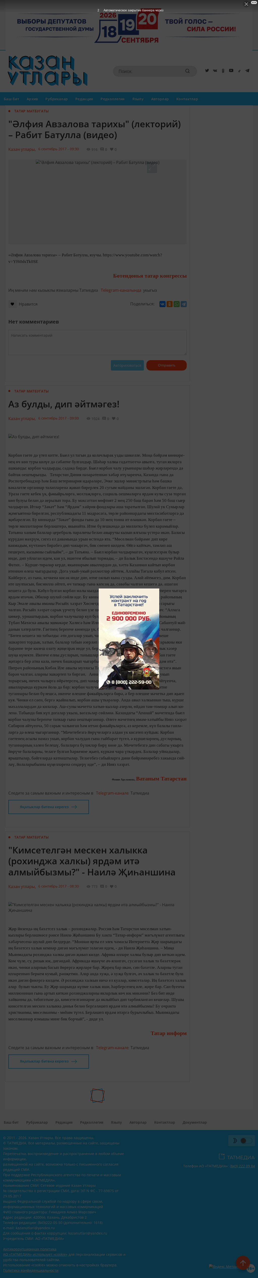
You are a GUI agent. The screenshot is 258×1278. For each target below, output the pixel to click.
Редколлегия (112, 98)
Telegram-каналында (121, 290)
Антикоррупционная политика (29, 1249)
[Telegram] (246, 71)
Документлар (195, 1122)
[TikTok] (238, 71)
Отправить (166, 365)
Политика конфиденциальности (30, 1270)
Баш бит (11, 98)
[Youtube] (230, 71)
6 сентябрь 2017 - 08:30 (58, 886)
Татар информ (169, 1033)
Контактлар (187, 98)
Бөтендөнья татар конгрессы (150, 276)
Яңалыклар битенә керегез (44, 806)
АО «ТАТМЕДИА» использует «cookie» (35, 1254)
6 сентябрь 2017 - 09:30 (58, 148)
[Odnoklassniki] (222, 71)
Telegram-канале (112, 793)
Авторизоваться (127, 365)
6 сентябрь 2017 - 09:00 (58, 418)
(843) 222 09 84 (242, 1166)
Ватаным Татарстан (161, 778)
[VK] (214, 71)
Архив (32, 98)
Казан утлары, (22, 149)
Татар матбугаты (31, 111)
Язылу (138, 98)
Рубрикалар (56, 98)
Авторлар (160, 98)
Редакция (84, 98)
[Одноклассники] (170, 304)
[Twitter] (206, 71)
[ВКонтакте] (162, 304)
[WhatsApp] (177, 304)
